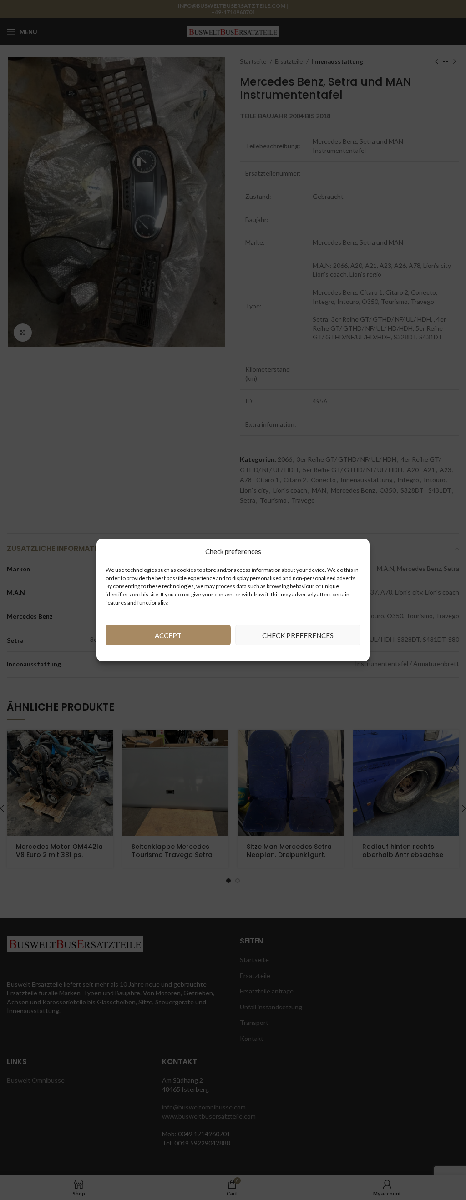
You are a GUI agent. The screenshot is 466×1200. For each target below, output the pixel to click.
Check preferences (298, 635)
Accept (168, 635)
